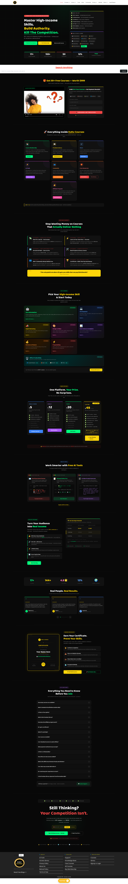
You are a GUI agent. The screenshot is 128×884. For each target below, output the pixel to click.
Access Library (44, 860)
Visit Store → (84, 156)
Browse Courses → (36, 431)
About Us (42, 866)
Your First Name (72, 105)
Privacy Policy (43, 863)
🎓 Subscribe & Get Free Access (86, 112)
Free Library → (94, 177)
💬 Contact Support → (83, 784)
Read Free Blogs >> (20, 872)
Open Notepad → (64, 498)
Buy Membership (70, 869)
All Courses (68, 866)
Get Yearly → (73, 431)
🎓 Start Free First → (76, 833)
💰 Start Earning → (34, 563)
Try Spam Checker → (39, 498)
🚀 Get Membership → (91, 672)
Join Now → (29, 156)
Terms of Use (43, 872)
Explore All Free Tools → (64, 505)
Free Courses (69, 863)
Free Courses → (84, 177)
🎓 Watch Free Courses (31, 43)
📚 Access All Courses (59, 43)
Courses (93, 858)
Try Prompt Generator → (88, 498)
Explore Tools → (30, 177)
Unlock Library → (57, 156)
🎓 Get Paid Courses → (72, 672)
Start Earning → (57, 197)
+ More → (84, 46)
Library (93, 860)
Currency (16, 855)
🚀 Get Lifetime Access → (92, 438)
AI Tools (41, 858)
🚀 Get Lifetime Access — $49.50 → (56, 833)
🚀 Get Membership (45, 43)
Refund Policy (43, 869)
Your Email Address (73, 99)
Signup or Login (96, 863)
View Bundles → (54, 430)
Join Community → (58, 177)
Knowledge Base (70, 860)
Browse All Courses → (96, 370)
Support (67, 858)
